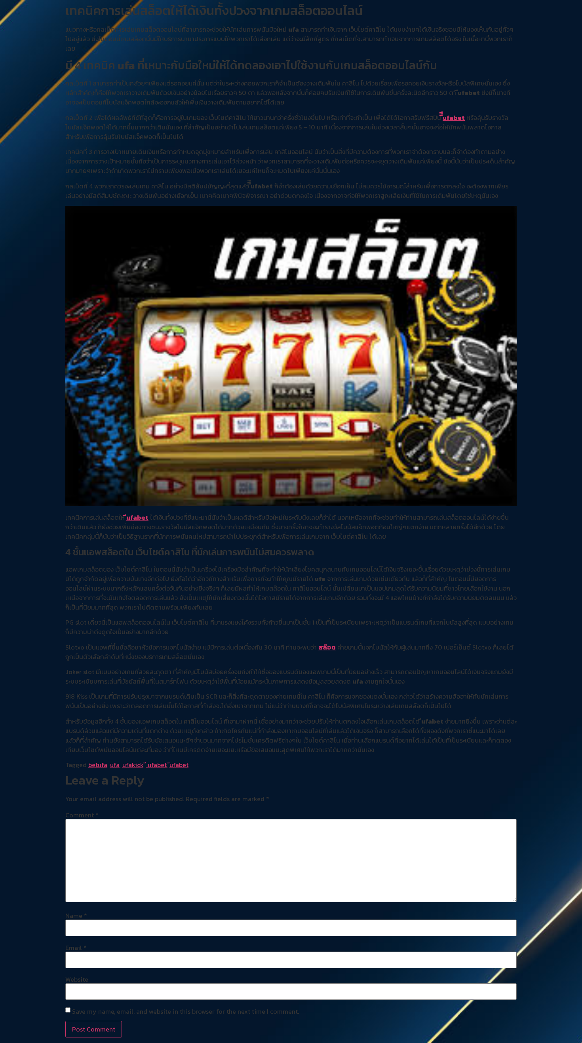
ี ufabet (156, 764)
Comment (82, 815)
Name (76, 915)
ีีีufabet (454, 117)
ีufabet (137, 517)
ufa (115, 764)
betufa (97, 764)
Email (76, 947)
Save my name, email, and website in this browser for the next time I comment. (185, 1011)
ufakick (132, 764)
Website (76, 979)
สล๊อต (327, 647)
